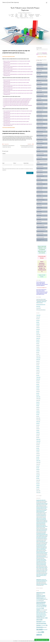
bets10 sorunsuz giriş (39, 522)
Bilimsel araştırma (39, 603)
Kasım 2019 (38, 455)
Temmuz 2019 (38, 462)
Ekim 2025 (37, 331)
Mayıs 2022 (37, 402)
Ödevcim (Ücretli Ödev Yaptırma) (10, 2)
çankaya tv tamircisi (44, 526)
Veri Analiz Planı (41, 562)
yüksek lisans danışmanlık (42, 510)
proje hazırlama (45, 506)
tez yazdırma (45, 503)
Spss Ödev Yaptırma (41, 542)
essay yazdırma (40, 517)
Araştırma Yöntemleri (41, 602)
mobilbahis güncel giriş (39, 521)
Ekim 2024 (37, 352)
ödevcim (9, 138)
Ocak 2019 (37, 471)
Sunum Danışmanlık (39, 623)
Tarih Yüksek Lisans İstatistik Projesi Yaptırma (31, 15)
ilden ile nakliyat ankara (41, 514)
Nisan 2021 (37, 425)
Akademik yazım (40, 597)
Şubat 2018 (37, 485)
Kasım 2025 (38, 329)
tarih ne (44, 511)
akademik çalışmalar (43, 599)
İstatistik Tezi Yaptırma (12, 15)
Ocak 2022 (37, 409)
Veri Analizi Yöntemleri (39, 545)
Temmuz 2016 (38, 492)
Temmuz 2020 (38, 441)
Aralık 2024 (37, 348)
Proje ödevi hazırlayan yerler (20, 138)
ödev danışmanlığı (38, 533)
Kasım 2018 (38, 474)
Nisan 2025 (37, 341)
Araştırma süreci (41, 600)
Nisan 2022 (37, 403)
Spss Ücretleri (44, 538)
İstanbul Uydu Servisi (39, 570)
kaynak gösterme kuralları (42, 612)
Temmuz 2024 (38, 357)
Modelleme (43, 616)
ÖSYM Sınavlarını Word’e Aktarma (40, 309)
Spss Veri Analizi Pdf (44, 552)
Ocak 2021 (37, 430)
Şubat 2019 (37, 469)
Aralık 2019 (37, 453)
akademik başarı (39, 592)
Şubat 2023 (37, 386)
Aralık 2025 (37, 327)
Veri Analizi (39, 629)
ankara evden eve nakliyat (39, 574)
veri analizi (42, 504)
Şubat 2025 (37, 345)
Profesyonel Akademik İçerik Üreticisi (24, 12)
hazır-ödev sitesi (19, 136)
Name (3, 163)
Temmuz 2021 (38, 419)
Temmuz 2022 (38, 398)
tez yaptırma (42, 503)
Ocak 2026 (37, 325)
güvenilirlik (41, 609)
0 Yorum (18, 17)
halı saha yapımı (38, 537)
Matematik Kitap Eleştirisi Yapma (40, 304)
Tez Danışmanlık (44, 625)
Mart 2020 (37, 448)
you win (40, 518)
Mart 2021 (37, 426)
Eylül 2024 (37, 354)
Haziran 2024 (38, 359)
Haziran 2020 (38, 442)
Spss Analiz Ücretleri (39, 538)
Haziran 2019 (38, 464)
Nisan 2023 (37, 382)
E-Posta (14, 163)
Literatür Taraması (39, 616)
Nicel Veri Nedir (38, 558)
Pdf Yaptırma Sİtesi (44, 580)
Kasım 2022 (38, 391)
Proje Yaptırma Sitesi (39, 580)
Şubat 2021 (37, 428)
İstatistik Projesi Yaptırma (18, 137)
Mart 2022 (37, 405)
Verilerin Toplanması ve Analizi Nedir (41, 550)
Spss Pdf (41, 552)
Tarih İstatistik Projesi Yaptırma (21, 15)
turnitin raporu (45, 627)
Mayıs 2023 (37, 380)
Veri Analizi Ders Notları (43, 544)
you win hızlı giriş (43, 518)
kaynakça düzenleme (43, 613)
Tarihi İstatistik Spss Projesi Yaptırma (37, 15)
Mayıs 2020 (37, 444)
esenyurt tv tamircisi (43, 537)
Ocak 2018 (37, 487)
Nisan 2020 (37, 446)
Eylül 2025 (37, 332)
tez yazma (41, 509)
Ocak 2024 (37, 368)
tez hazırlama (41, 506)
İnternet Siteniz (26, 163)
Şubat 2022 (37, 407)
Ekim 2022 (37, 393)
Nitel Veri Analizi (38, 551)
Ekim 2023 (37, 373)
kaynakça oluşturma (39, 614)
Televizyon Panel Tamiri (42, 530)
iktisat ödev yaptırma (39, 502)
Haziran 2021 (38, 421)
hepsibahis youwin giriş (39, 519)
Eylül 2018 (37, 478)
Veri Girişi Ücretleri (41, 541)
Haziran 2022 (38, 400)
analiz (47, 599)
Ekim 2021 (37, 414)
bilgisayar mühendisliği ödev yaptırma (11, 136)
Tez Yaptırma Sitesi (43, 579)
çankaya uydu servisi (39, 529)
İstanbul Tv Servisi (44, 570)
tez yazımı (44, 509)
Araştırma (37, 600)
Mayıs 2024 (37, 361)
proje (44, 617)
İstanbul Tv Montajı (44, 569)
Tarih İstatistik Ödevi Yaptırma (16, 15)
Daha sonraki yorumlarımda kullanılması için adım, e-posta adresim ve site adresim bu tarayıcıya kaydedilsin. (17, 169)
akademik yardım (40, 596)
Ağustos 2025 (38, 334)
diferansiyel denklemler (39, 512)
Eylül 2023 (37, 375)
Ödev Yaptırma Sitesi (43, 581)
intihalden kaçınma (41, 611)
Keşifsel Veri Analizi (41, 566)
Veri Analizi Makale (43, 543)
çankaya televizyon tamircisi (43, 528)
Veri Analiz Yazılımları (41, 567)
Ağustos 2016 (38, 490)
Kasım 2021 (38, 412)
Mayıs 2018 (37, 481)
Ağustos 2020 (38, 439)
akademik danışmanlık (39, 511)
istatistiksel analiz (41, 505)
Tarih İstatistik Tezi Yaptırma (25, 15)
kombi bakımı (44, 534)
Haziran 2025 (38, 338)
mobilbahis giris (45, 520)
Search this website (39, 47)
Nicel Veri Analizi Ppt (39, 553)
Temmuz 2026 (38, 315)
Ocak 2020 (37, 451)
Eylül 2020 (37, 437)
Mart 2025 (37, 343)
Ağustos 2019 (38, 460)
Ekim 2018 (37, 476)
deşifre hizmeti (42, 606)
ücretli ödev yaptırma (44, 501)
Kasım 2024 (38, 350)
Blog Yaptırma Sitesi (41, 585)
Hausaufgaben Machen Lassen (42, 535)
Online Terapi (38, 581)
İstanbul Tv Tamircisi (42, 568)
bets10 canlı (44, 519)
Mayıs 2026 (37, 318)
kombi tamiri (40, 534)
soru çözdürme (43, 621)
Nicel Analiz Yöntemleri (41, 554)
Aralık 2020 (37, 432)
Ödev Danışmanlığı (45, 629)
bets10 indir (41, 520)
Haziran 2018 (38, 480)
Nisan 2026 (37, 320)
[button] (41, 640)
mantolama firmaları (44, 536)
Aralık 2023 (37, 370)
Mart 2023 (37, 384)
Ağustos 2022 (38, 396)
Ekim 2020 (37, 435)
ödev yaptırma (44, 502)
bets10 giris (38, 520)
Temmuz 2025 (38, 336)
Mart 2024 (37, 364)
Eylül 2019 (37, 458)
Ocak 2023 (37, 387)
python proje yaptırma (28, 138)
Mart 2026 (37, 322)
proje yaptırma (38, 503)
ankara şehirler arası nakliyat (40, 571)
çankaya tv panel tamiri (39, 527)
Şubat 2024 (37, 366)
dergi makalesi (38, 606)
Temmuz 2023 (38, 377)
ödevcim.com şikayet (13, 138)
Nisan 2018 (37, 483)
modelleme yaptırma (40, 617)
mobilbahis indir (45, 521)
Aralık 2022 (37, 389)
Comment (4, 153)
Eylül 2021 (37, 416)
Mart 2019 (37, 467)
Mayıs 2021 (37, 423)
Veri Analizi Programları (42, 546)
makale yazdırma (38, 504)
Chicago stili (44, 605)
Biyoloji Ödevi (38, 306)
